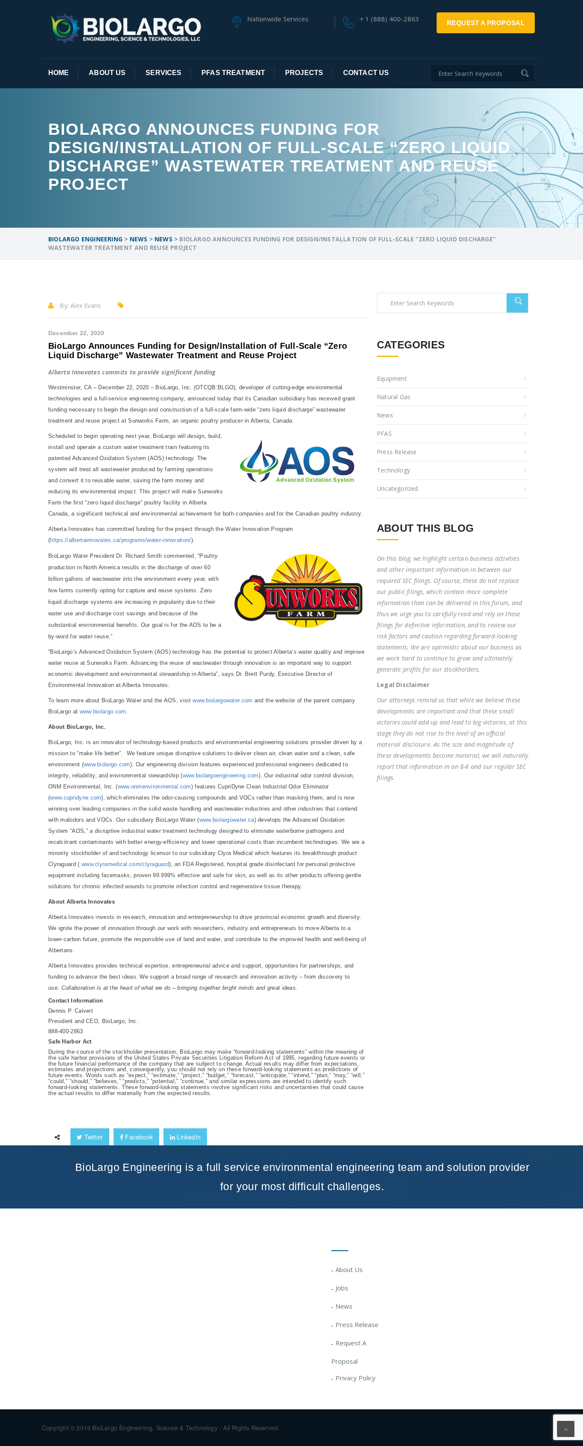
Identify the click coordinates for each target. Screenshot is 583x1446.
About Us (107, 72)
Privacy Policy (355, 1378)
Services (163, 72)
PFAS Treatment (233, 72)
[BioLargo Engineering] (125, 28)
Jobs (341, 1288)
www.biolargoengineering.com (221, 775)
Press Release (397, 452)
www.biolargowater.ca (226, 820)
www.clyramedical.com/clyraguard (125, 864)
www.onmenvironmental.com (154, 786)
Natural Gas (394, 397)
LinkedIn (188, 1137)
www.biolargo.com (103, 711)
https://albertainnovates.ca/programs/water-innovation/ (120, 540)
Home (58, 72)
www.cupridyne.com (75, 797)
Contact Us (366, 72)
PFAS (384, 433)
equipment (392, 378)
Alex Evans (85, 305)
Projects (304, 72)
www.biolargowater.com (222, 700)
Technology (393, 470)
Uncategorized (397, 488)
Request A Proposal (486, 22)
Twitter (92, 1137)
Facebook (138, 1137)
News (385, 415)
